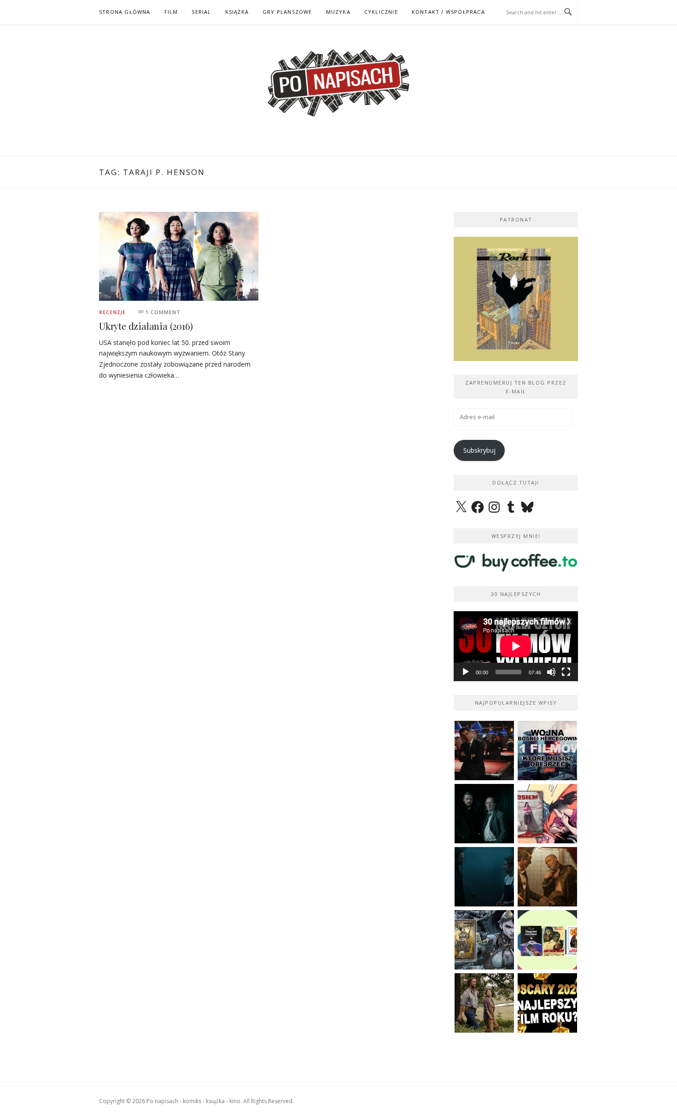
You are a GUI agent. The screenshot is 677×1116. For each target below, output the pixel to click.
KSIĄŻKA (237, 11)
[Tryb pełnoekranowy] (566, 672)
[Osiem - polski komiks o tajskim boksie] (547, 813)
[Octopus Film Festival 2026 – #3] (547, 939)
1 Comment (163, 312)
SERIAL (201, 11)
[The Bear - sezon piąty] (484, 876)
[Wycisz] (551, 672)
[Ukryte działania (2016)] (178, 255)
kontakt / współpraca (448, 11)
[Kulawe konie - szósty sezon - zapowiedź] (484, 813)
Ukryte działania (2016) (146, 326)
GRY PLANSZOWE (287, 11)
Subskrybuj (479, 450)
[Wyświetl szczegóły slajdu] (516, 299)
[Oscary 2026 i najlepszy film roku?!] (547, 1003)
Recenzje (112, 312)
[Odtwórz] (465, 672)
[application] (516, 646)
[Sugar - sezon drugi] (484, 750)
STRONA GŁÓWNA (125, 11)
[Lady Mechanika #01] (484, 939)
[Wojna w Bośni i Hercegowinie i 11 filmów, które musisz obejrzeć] (547, 750)
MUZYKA (338, 11)
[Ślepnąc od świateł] (547, 876)
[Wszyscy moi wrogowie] (484, 1003)
